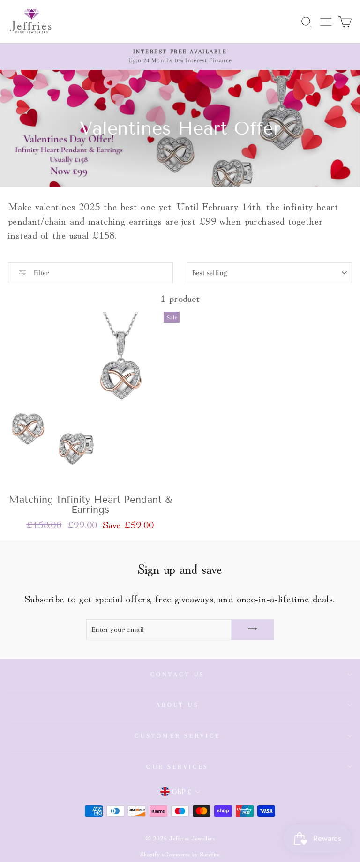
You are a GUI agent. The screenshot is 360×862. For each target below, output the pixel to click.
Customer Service (177, 735)
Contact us (177, 674)
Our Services (177, 766)
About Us (177, 704)
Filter (40, 273)
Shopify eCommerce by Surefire (180, 853)
